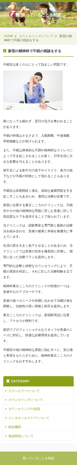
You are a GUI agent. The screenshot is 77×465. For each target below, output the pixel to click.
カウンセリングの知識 (24, 409)
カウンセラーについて (24, 391)
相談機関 (14, 427)
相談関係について (21, 436)
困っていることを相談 (41, 14)
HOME (8, 36)
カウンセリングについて (36, 36)
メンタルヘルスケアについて (28, 418)
